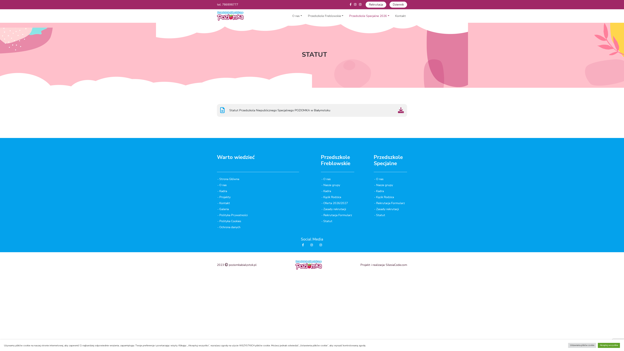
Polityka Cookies (230, 221)
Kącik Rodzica (332, 197)
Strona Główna (229, 179)
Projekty (225, 197)
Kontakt (400, 16)
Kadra (223, 191)
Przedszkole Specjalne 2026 (368, 16)
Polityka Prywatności (233, 215)
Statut (327, 221)
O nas (296, 16)
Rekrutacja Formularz (337, 215)
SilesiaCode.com (396, 265)
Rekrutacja (376, 4)
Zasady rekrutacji (334, 209)
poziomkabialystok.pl (243, 265)
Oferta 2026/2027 (335, 203)
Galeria (224, 209)
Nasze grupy (331, 185)
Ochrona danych (229, 227)
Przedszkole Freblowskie (324, 16)
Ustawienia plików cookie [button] (582, 345)
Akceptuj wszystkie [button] (609, 345)
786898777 (230, 4)
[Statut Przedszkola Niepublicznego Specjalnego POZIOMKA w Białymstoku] (401, 111)
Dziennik (398, 4)
